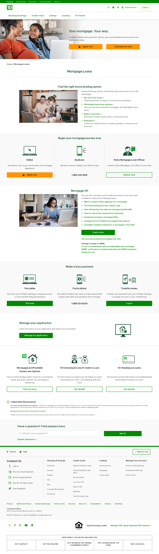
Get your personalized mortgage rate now (101, 239)
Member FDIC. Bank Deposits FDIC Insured (130, 526)
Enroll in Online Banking (135, 465)
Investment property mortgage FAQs (101, 217)
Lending (52, 16)
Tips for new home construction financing (103, 213)
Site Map (118, 504)
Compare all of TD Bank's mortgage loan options (107, 221)
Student (50, 475)
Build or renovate (92, 114)
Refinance (89, 121)
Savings (50, 470)
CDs (48, 480)
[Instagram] (20, 525)
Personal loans (105, 465)
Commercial (32, 1)
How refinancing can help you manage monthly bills (108, 209)
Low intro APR (78, 482)
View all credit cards (80, 496)
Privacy (10, 504)
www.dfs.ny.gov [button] (93, 407)
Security (71, 504)
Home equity (104, 475)
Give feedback (19, 489)
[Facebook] (14, 525)
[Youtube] (26, 525)
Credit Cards (38, 16)
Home (9, 64)
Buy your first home (93, 98)
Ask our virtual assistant (23, 472)
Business (76, 491)
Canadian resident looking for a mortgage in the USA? (109, 225)
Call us (16, 466)
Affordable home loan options (98, 104)
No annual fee (78, 477)
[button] (108, 7)
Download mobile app (134, 470)
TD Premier (80, 16)
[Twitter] (10, 525)
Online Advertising (42, 504)
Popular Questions (26, 439)
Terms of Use (59, 504)
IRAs (48, 484)
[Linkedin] (32, 525)
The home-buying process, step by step (102, 206)
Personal (10, 1)
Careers (107, 504)
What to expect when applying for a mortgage (105, 202)
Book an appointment (22, 477)
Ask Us (122, 434)
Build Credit (77, 487)
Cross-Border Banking (55, 489)
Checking (50, 465)
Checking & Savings (17, 16)
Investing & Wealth (45, 1)
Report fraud (131, 475)
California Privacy (24, 504)
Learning (66, 16)
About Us (57, 1)
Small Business (20, 1)
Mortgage (103, 470)
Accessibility (95, 504)
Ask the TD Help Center (23, 483)
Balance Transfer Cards (82, 465)
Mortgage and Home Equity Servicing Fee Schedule (28, 411)
